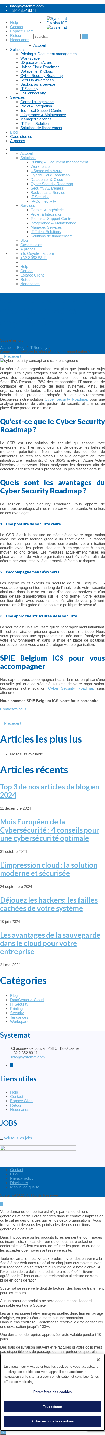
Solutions (17, 49)
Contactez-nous (13, 709)
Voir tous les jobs (18, 1138)
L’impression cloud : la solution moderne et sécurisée (48, 868)
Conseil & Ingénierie (37, 102)
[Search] (85, 36)
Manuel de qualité (24, 1187)
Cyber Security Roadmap (41, 75)
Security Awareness (37, 80)
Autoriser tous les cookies (52, 1421)
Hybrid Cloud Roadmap (39, 67)
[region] (52, 1392)
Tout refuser (52, 1407)
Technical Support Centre (41, 110)
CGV (14, 1174)
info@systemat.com (27, 6)
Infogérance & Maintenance (43, 115)
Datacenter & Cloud (36, 71)
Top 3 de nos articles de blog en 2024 (49, 790)
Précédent (12, 356)
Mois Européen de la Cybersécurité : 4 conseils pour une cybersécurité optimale (49, 829)
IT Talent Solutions (35, 123)
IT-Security (29, 88)
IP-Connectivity (33, 93)
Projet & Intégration (36, 106)
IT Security (19, 1004)
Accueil (39, 45)
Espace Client (21, 1101)
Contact (16, 1096)
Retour (15, 1105)
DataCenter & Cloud (27, 1000)
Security (17, 1013)
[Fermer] (98, 1359)
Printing (16, 1008)
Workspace (30, 58)
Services (17, 97)
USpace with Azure (36, 62)
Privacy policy (22, 1178)
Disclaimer (19, 1182)
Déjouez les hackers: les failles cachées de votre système (49, 904)
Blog (14, 132)
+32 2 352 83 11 (23, 10)
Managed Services (36, 119)
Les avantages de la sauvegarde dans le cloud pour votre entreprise (50, 943)
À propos (17, 141)
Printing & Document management (49, 54)
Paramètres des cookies (52, 1392)
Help (14, 1092)
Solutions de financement (41, 128)
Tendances (19, 1017)
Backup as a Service (37, 84)
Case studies (21, 136)
